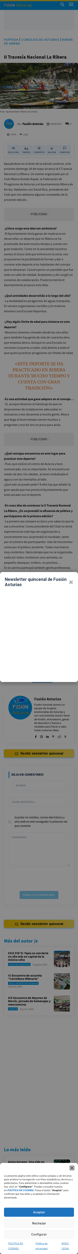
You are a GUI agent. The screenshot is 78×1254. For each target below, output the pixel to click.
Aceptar (39, 1212)
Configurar (39, 1234)
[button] (72, 1168)
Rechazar (39, 1223)
